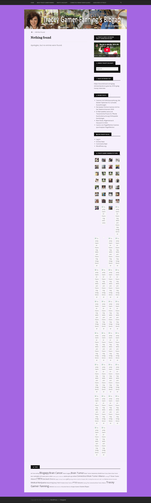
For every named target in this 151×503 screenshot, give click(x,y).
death (47, 479)
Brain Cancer (56, 473)
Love (103, 479)
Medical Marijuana (38, 482)
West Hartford (58, 486)
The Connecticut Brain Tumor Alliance (96, 483)
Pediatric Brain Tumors (66, 483)
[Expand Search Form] (121, 2)
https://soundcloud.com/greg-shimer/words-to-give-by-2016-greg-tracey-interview (107, 86)
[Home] (32, 32)
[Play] (95, 55)
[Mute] (97, 55)
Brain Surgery (67, 473)
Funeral (64, 479)
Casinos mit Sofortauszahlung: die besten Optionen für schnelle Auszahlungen (108, 102)
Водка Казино (75, 486)
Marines (106, 479)
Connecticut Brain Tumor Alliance (80, 2)
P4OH (58, 483)
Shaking (85, 483)
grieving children (73, 479)
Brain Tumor (77, 473)
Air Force (33, 473)
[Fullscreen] (118, 55)
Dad (43, 479)
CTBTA (39, 478)
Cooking (107, 476)
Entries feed (100, 142)
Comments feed (101, 144)
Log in (98, 139)
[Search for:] (107, 69)
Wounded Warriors (66, 486)
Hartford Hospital (81, 479)
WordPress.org (101, 146)
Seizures (80, 483)
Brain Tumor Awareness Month (93, 473)
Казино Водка (84, 487)
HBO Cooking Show (90, 479)
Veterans (51, 486)
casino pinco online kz (58, 476)
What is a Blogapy (62, 2)
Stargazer (63, 500)
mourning (49, 483)
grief (67, 479)
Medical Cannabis (113, 479)
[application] (107, 49)
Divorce (52, 479)
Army (37, 473)
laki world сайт (98, 479)
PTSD (75, 482)
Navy (55, 483)
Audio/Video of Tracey (99, 2)
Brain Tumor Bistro (106, 473)
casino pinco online (47, 476)
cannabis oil (38, 476)
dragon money (58, 479)
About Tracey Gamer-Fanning (45, 2)
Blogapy (44, 473)
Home (32, 2)
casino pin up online (70, 476)
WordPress (53, 500)
